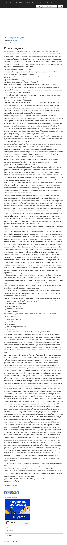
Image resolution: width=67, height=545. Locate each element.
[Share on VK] (18, 492)
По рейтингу (40, 2)
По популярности (29, 2)
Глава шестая (13, 40)
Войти (38, 6)
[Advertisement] (33, 21)
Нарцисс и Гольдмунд (16, 37)
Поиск (60, 6)
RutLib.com (8, 2)
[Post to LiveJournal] (8, 492)
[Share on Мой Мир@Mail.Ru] (11, 492)
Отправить (9, 535)
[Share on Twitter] (14, 492)
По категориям (18, 2)
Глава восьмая (14, 43)
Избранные (49, 2)
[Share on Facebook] (5, 492)
